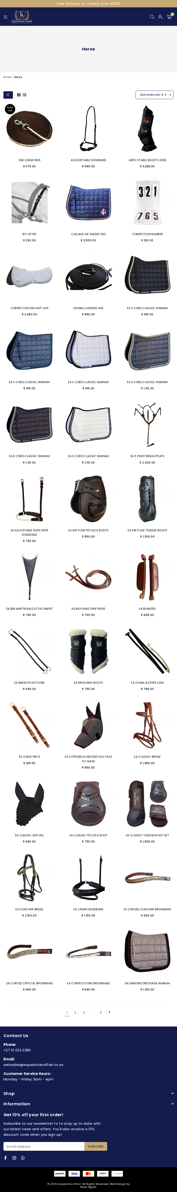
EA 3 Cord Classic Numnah (147, 382)
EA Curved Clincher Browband (147, 909)
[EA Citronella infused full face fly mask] (88, 725)
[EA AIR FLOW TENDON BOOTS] (147, 499)
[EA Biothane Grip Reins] (88, 577)
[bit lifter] (29, 202)
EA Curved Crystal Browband (29, 983)
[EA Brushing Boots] (88, 651)
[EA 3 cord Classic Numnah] (29, 424)
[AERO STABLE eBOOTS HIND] (147, 128)
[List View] (24, 94)
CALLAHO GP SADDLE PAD (88, 234)
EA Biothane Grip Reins (89, 609)
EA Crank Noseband (88, 909)
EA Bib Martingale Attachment (29, 609)
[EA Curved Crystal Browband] (29, 952)
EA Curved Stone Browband (88, 983)
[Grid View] (18, 94)
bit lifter (29, 234)
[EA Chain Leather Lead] (147, 651)
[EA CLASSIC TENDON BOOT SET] (147, 804)
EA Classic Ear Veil (29, 835)
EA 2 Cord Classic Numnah (147, 308)
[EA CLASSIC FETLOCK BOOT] (88, 804)
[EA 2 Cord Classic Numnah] (147, 276)
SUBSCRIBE (96, 1146)
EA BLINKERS (147, 609)
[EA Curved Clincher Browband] (147, 878)
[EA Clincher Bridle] (29, 878)
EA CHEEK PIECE (29, 757)
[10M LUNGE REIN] (29, 128)
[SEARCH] (152, 16)
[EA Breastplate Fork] (29, 651)
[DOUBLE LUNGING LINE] (88, 276)
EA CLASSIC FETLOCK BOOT (89, 835)
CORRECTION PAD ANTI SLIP (29, 308)
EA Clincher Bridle (29, 909)
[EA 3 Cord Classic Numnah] (147, 350)
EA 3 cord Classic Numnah (29, 456)
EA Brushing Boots (88, 683)
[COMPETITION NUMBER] (147, 202)
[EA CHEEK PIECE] (29, 725)
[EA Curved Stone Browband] (88, 952)
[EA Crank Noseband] (88, 878)
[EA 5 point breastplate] (147, 424)
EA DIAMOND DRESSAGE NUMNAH (147, 983)
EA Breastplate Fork (29, 683)
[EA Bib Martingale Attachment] (29, 577)
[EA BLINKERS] (147, 577)
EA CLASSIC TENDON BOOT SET (147, 835)
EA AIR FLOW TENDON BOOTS (147, 530)
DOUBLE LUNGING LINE (88, 308)
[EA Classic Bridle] (147, 725)
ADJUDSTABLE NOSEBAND (88, 160)
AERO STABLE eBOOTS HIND (147, 160)
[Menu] (5, 16)
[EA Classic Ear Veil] (29, 804)
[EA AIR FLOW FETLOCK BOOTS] (88, 499)
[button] (169, 16)
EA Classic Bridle (147, 757)
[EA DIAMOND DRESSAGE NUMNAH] (147, 952)
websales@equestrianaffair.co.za (33, 1064)
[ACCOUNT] (160, 16)
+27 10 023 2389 (17, 1050)
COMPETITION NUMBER (147, 234)
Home (7, 77)
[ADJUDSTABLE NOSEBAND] (88, 128)
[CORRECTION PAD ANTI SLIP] (29, 276)
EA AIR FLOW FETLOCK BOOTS (88, 530)
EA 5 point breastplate (147, 456)
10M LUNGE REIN (29, 160)
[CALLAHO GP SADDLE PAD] (88, 202)
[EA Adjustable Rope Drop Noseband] (29, 499)
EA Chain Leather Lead (147, 683)
